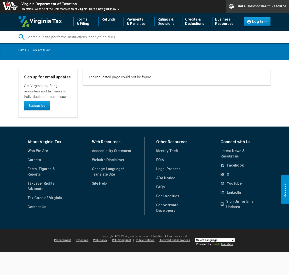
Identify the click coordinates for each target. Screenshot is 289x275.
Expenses (82, 240)
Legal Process (168, 169)
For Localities (167, 196)
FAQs (160, 187)
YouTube (231, 183)
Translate (227, 244)
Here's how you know (102, 9)
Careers (34, 160)
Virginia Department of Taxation (49, 4)
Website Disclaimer (108, 160)
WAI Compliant (121, 240)
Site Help (99, 183)
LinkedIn (231, 192)
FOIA (160, 160)
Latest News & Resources (233, 153)
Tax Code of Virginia (45, 198)
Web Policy (100, 240)
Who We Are (38, 151)
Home (22, 50)
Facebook (232, 165)
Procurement (62, 240)
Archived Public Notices (174, 240)
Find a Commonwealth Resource (261, 6)
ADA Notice (165, 178)
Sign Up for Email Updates (238, 204)
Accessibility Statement (111, 151)
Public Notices (145, 240)
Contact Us (37, 207)
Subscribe (36, 105)
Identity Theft (167, 151)
